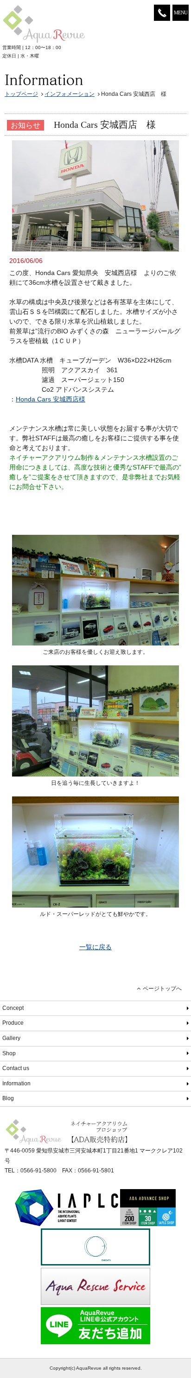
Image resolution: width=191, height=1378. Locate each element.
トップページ (21, 94)
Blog (8, 1098)
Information (16, 1083)
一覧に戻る (95, 947)
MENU (180, 12)
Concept (13, 1008)
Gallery (11, 1038)
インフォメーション (70, 94)
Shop (9, 1053)
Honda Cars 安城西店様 (50, 399)
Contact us (15, 1068)
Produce (13, 1023)
